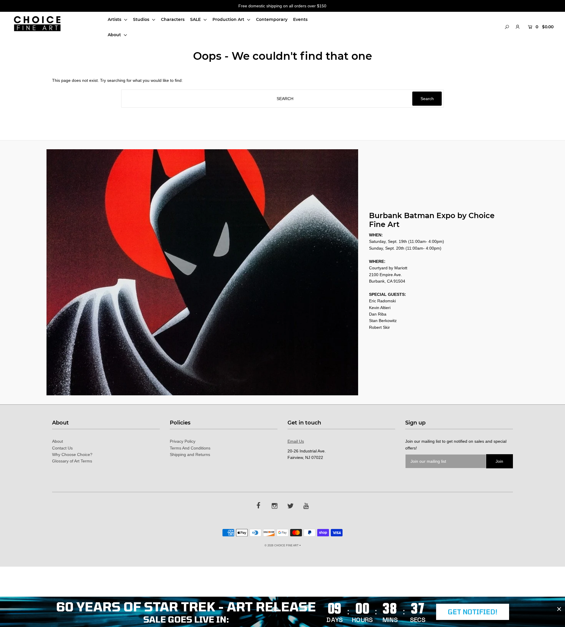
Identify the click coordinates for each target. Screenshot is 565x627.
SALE (196, 19)
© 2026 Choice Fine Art (282, 545)
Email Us (296, 441)
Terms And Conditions (190, 448)
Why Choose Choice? (72, 454)
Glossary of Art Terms (72, 461)
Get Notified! (472, 612)
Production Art (228, 19)
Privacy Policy (182, 441)
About (115, 34)
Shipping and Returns (190, 454)
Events (300, 19)
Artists (115, 19)
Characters (173, 19)
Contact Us (62, 448)
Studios (141, 19)
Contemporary (272, 19)
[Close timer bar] (559, 609)
